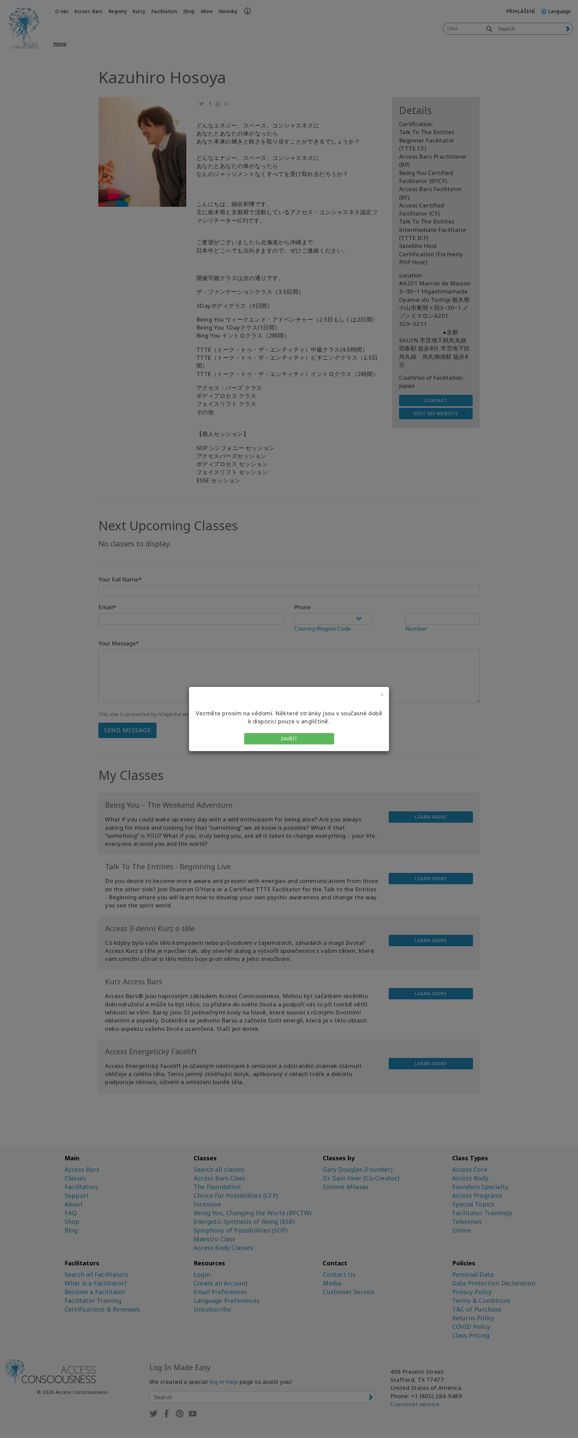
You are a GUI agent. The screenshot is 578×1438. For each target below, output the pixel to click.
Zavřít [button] (289, 738)
